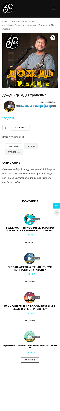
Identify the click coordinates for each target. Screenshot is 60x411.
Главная (6, 21)
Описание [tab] (14, 146)
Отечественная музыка (26, 25)
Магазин (16, 21)
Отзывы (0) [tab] (14, 152)
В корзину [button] (30, 242)
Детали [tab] (30, 146)
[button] (52, 37)
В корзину (20, 128)
